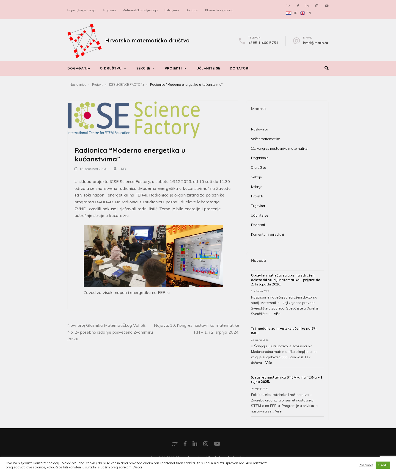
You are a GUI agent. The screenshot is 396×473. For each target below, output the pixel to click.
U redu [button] (383, 465)
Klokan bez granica (219, 10)
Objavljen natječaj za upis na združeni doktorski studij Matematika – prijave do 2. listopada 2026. (285, 279)
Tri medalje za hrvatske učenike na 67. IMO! (283, 330)
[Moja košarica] (288, 6)
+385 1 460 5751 (263, 42)
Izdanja (256, 187)
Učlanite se (208, 68)
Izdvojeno (172, 10)
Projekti (173, 68)
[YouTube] (327, 6)
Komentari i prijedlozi (267, 234)
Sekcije (143, 68)
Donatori (192, 10)
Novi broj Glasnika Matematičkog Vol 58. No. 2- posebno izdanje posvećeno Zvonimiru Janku (110, 332)
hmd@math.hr (316, 42)
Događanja (78, 68)
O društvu (111, 68)
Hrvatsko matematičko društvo (147, 40)
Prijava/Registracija (81, 10)
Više (277, 314)
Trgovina (109, 10)
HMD (122, 169)
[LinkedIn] (307, 6)
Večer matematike (265, 139)
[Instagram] (316, 6)
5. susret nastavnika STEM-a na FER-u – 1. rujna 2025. (287, 379)
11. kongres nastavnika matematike (279, 148)
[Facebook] (298, 6)
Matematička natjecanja (140, 10)
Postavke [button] (366, 465)
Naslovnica (259, 129)
